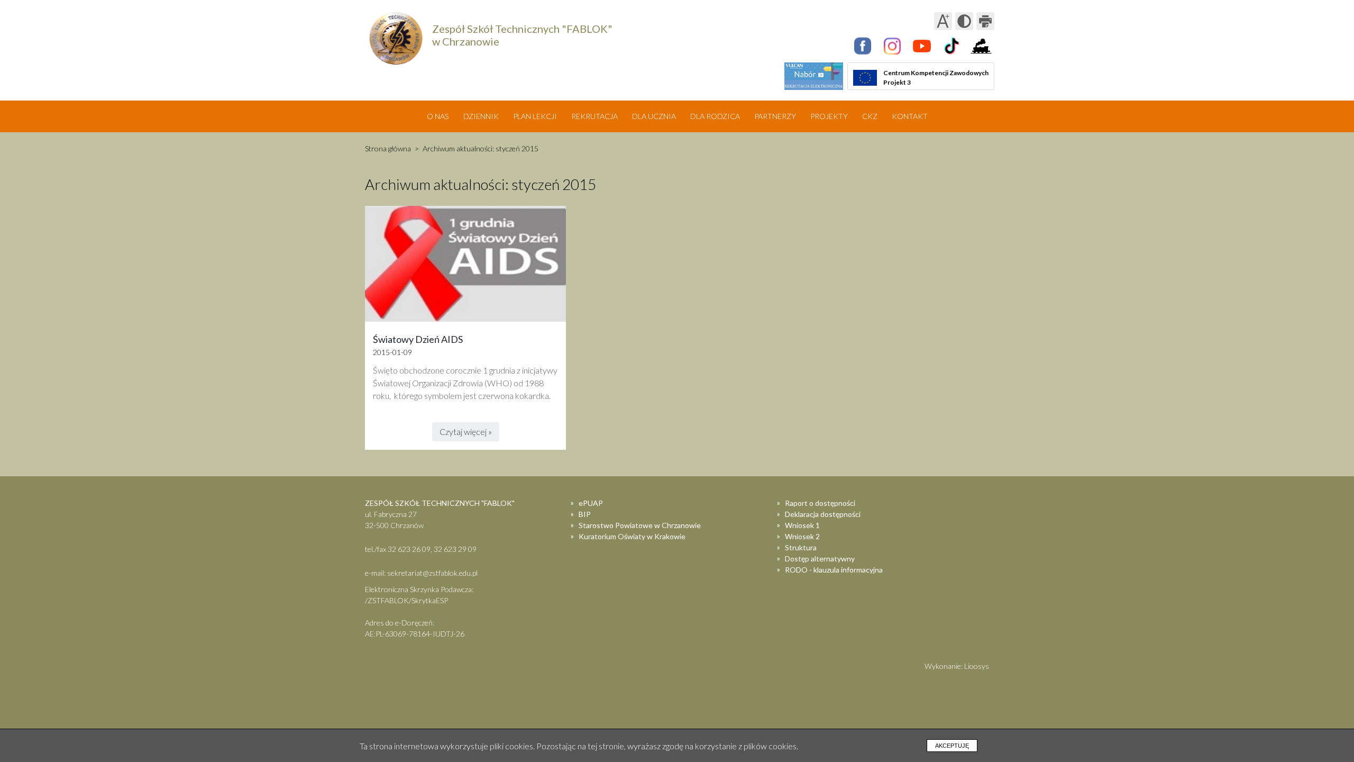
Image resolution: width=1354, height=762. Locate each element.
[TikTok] (951, 46)
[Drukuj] (985, 21)
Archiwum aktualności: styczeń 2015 (480, 148)
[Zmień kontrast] (964, 21)
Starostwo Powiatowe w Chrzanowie (640, 525)
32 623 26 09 (409, 549)
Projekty (829, 116)
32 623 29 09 (455, 549)
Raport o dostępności (820, 502)
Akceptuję (952, 745)
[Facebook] (862, 46)
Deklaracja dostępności (823, 514)
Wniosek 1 (802, 525)
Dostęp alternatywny (820, 558)
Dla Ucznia (654, 116)
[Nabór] (813, 76)
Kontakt (910, 116)
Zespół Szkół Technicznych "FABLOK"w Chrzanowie (522, 35)
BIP (585, 514)
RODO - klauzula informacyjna (834, 569)
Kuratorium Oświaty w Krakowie (632, 536)
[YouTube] (922, 46)
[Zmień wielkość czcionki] (943, 21)
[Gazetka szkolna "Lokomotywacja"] (981, 46)
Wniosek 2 (802, 536)
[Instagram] (892, 46)
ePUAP (591, 502)
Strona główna (388, 148)
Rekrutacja (594, 116)
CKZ (869, 116)
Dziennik (481, 116)
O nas (438, 116)
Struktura (801, 547)
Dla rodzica (715, 116)
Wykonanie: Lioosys (957, 665)
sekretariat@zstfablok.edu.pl (432, 572)
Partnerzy (775, 116)
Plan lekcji (535, 116)
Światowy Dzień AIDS (418, 339)
